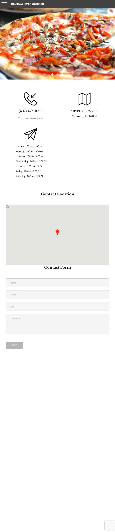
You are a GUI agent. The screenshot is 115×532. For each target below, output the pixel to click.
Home (49, 49)
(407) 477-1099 (31, 111)
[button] (57, 232)
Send (14, 345)
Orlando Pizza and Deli (27, 4)
